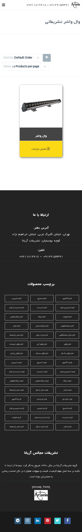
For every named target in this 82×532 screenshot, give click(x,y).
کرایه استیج (67, 408)
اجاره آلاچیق (67, 298)
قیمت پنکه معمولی (16, 380)
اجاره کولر (67, 344)
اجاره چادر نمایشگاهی (67, 335)
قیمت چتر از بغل (42, 390)
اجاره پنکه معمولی (67, 325)
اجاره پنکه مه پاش (42, 325)
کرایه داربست (67, 417)
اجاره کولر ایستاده (16, 344)
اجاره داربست (42, 307)
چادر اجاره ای (67, 399)
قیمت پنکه (67, 380)
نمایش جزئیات (39, 149)
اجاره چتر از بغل (42, 335)
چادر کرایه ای (42, 399)
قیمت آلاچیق (67, 362)
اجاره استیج (42, 298)
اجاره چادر (16, 325)
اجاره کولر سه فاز (42, 353)
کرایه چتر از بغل (42, 426)
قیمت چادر (67, 390)
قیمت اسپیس (16, 362)
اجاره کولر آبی (42, 344)
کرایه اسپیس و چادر (16, 408)
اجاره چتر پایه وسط (16, 335)
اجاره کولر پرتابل (16, 353)
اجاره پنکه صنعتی (16, 316)
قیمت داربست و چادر (16, 371)
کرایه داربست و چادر (42, 417)
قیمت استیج (42, 362)
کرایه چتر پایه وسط (16, 426)
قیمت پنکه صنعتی (42, 380)
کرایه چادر (67, 426)
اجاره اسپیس (16, 298)
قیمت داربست (42, 371)
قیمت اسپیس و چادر (67, 371)
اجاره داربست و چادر (16, 307)
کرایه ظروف (16, 417)
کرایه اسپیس (42, 408)
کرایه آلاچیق (16, 399)
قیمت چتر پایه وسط (17, 390)
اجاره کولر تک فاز (67, 353)
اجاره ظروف (67, 316)
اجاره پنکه (42, 316)
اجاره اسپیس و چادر (67, 307)
